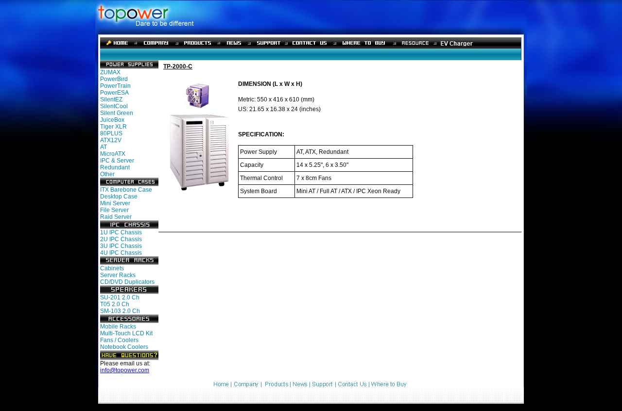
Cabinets (112, 268)
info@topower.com (124, 370)
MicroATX (112, 153)
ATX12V (110, 140)
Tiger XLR (113, 126)
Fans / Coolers (119, 340)
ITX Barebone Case (126, 189)
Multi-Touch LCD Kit (126, 333)
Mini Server (115, 203)
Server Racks (118, 275)
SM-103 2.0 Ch (120, 311)
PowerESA (114, 92)
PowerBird (114, 79)
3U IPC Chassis (121, 246)
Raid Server (116, 217)
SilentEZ (111, 99)
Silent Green (116, 113)
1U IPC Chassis (121, 232)
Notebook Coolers (124, 347)
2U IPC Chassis (121, 239)
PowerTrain (115, 85)
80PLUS (111, 133)
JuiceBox (112, 119)
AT (103, 147)
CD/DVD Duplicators (127, 282)
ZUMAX (110, 72)
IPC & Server (117, 160)
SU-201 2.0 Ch (119, 297)
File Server (114, 210)
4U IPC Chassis (121, 252)
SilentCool (114, 106)
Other (107, 174)
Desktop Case (119, 196)
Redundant (115, 167)
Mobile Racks (118, 326)
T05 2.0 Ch (114, 304)
